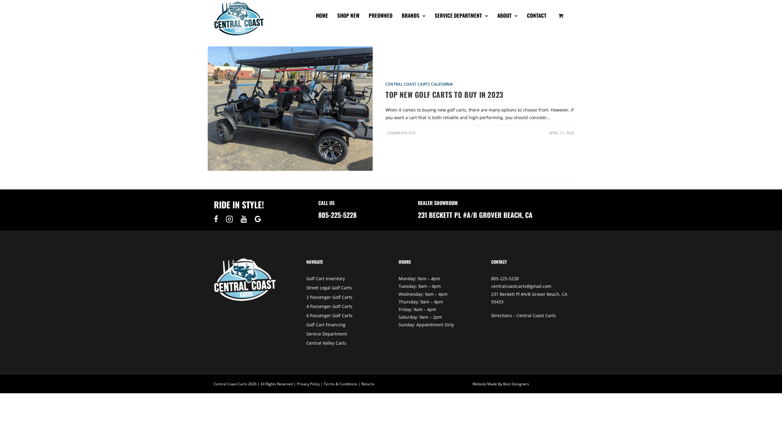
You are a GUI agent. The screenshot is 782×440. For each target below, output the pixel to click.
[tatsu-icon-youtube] (245, 219)
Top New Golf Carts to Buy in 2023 (444, 94)
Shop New (348, 15)
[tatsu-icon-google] (258, 219)
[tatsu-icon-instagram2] (231, 219)
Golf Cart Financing (325, 325)
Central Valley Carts (326, 343)
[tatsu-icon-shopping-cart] (561, 15)
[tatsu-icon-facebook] (217, 219)
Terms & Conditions (340, 384)
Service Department (458, 15)
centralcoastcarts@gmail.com (521, 286)
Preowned (381, 15)
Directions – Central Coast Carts (523, 315)
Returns (368, 384)
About (504, 15)
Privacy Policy (308, 384)
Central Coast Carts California (419, 84)
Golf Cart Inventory (325, 278)
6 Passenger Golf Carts (329, 315)
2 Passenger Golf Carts (329, 297)
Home (322, 15)
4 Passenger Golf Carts (329, 306)
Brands (410, 15)
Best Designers (516, 384)
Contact (536, 15)
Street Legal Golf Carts (329, 288)
